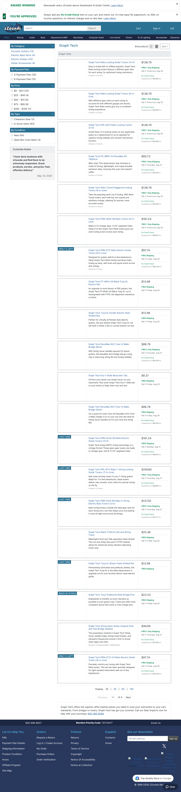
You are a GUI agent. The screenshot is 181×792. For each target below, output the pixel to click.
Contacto (110, 737)
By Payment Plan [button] (32, 69)
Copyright (76, 754)
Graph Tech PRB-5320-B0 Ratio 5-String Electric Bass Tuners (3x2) (109, 502)
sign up (173, 738)
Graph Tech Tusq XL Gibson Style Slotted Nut (111, 563)
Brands (20, 37)
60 (123, 689)
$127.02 (146, 500)
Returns (75, 737)
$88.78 (145, 344)
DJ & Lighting (144, 37)
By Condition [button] (32, 130)
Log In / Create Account (49, 743)
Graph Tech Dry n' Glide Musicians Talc (108, 375)
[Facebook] (142, 747)
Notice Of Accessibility (83, 759)
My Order (42, 748)
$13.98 (145, 281)
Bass (43, 37)
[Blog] (130, 747)
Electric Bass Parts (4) (23, 55)
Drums (129, 37)
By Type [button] (32, 114)
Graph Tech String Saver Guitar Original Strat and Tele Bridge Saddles (111, 627)
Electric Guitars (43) (22, 59)
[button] (151, 46)
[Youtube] (175, 747)
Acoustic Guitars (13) (22, 51)
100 (131, 689)
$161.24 (146, 219)
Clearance (174, 37)
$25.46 (146, 532)
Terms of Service (80, 748)
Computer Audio (96, 37)
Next (128, 697)
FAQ (4, 737)
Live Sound (115, 37)
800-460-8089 (96, 713)
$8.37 (145, 375)
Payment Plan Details (13, 743)
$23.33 (146, 594)
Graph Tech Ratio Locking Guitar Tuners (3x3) (112, 62)
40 (115, 689)
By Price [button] (32, 85)
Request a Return (46, 737)
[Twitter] (164, 747)
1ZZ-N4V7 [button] (94, 722)
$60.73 (145, 156)
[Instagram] (153, 747)
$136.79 (146, 62)
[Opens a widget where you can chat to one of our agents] (170, 787)
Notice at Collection (81, 765)
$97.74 (145, 250)
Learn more (117, 5)
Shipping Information (13, 748)
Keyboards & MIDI (59, 37)
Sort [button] (164, 46)
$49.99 (145, 626)
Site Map (7, 770)
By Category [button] (32, 46)
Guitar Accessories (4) (23, 63)
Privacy (75, 743)
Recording (78, 37)
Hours (5, 759)
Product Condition (12, 754)
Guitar (32, 37)
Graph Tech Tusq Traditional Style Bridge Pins (112, 594)
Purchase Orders (45, 754)
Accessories (161, 37)
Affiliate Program (11, 765)
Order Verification (46, 759)
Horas (108, 743)
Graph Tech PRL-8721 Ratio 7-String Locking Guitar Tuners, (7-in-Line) (111, 471)
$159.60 (146, 469)
